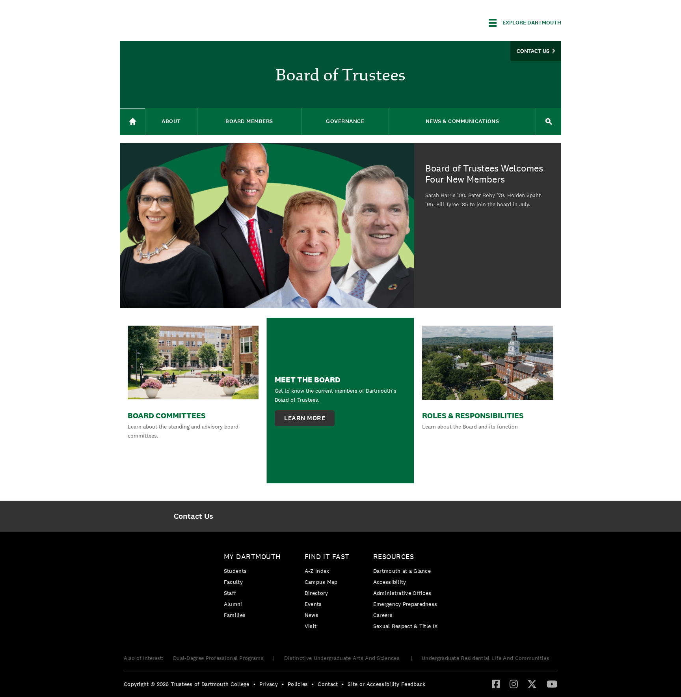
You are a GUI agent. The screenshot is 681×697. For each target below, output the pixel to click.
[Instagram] (514, 683)
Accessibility (389, 581)
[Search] (548, 122)
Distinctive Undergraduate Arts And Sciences (342, 658)
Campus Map (321, 581)
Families (235, 615)
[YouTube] (552, 683)
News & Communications (462, 121)
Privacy (268, 684)
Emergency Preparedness (405, 604)
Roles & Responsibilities (473, 415)
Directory (316, 592)
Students (235, 570)
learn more (304, 418)
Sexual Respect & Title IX (405, 626)
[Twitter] (532, 683)
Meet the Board (307, 380)
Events (313, 604)
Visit (311, 626)
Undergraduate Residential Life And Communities (485, 658)
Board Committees (167, 415)
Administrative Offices (402, 592)
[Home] (132, 121)
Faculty (233, 581)
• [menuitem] (254, 684)
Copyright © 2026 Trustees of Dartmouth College (186, 684)
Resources (393, 556)
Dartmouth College (182, 21)
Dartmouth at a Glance (402, 570)
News (311, 615)
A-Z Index (317, 570)
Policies (298, 684)
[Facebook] (496, 683)
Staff (230, 592)
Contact (328, 684)
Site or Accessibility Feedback (386, 684)
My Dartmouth (252, 556)
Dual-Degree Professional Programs (218, 658)
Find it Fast (327, 556)
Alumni (233, 604)
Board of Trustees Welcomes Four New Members (484, 174)
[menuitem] (193, 516)
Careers (383, 615)
